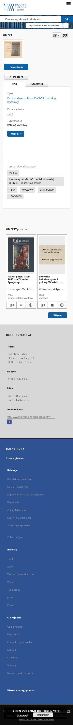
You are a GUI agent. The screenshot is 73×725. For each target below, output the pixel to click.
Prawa (11, 605)
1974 (10, 113)
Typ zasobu (13, 589)
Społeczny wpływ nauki (20, 525)
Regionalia (13, 502)
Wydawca (12, 582)
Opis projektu (15, 626)
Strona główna (15, 458)
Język (10, 597)
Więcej (58, 315)
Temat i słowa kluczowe (20, 574)
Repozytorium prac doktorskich (25, 494)
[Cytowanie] (65, 35)
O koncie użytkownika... (20, 642)
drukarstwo (47, 189)
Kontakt (11, 650)
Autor (10, 566)
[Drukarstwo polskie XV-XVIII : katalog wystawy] (13, 49)
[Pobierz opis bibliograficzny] (11, 305)
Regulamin (13, 634)
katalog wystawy (17, 125)
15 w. (12, 189)
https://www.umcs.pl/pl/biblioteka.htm (29, 417)
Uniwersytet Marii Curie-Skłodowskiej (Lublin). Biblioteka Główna (31, 181)
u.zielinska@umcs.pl (18, 400)
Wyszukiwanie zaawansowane (44, 25)
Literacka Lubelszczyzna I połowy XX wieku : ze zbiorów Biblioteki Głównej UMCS (51, 279)
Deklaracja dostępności (20, 673)
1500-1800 (15, 196)
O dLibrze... (13, 657)
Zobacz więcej (15, 537)
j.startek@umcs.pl (17, 396)
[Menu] (68, 3)
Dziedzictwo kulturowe (20, 479)
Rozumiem (43, 715)
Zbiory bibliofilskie (17, 510)
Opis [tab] (14, 84)
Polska (13, 172)
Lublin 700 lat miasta (19, 517)
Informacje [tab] (37, 84)
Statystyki (12, 665)
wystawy (27, 189)
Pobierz (18, 77)
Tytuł (10, 559)
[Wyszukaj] (67, 19)
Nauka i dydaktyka (17, 487)
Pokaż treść (16, 67)
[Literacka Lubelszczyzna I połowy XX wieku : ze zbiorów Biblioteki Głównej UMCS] (52, 255)
